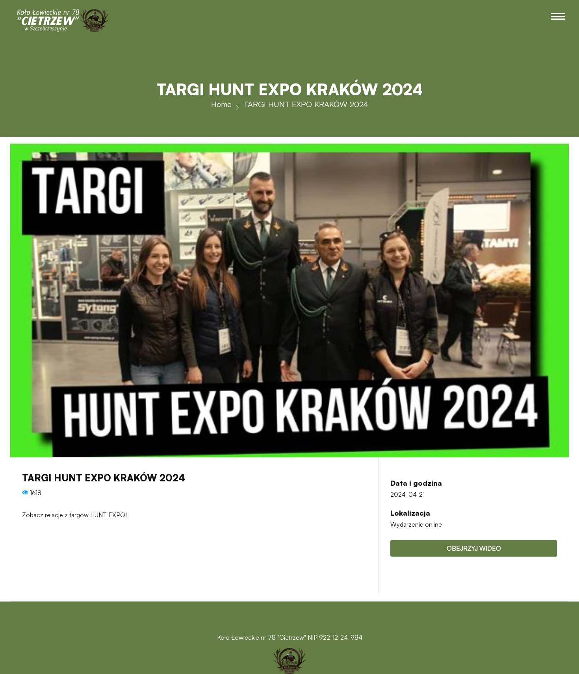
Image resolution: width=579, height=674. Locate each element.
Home (221, 104)
